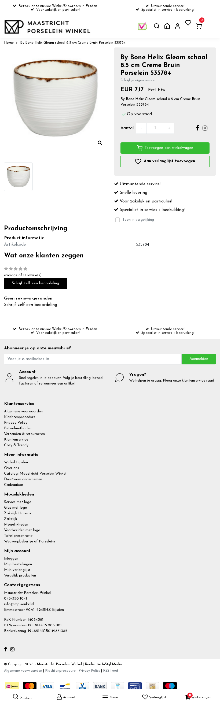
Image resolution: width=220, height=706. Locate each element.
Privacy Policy (15, 423)
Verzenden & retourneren (24, 434)
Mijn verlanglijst (17, 570)
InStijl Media (111, 664)
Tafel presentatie (18, 536)
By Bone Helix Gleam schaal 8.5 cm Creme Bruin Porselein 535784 (73, 43)
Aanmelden (198, 359)
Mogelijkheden (16, 525)
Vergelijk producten (20, 576)
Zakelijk (10, 519)
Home (9, 43)
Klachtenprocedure (19, 417)
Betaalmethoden (17, 428)
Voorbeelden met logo (22, 530)
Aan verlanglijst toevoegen (168, 161)
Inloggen (11, 559)
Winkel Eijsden (16, 462)
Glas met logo (15, 508)
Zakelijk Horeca (17, 513)
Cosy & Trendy (16, 445)
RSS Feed (110, 670)
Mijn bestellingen (18, 564)
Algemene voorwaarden (23, 411)
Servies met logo (17, 502)
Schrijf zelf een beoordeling (35, 283)
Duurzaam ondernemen (23, 479)
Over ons (11, 468)
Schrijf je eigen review (137, 80)
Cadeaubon (13, 485)
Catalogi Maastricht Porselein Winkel (35, 474)
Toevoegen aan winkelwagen (169, 148)
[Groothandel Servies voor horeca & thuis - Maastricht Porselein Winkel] (48, 27)
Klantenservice (16, 440)
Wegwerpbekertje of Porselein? (30, 541)
